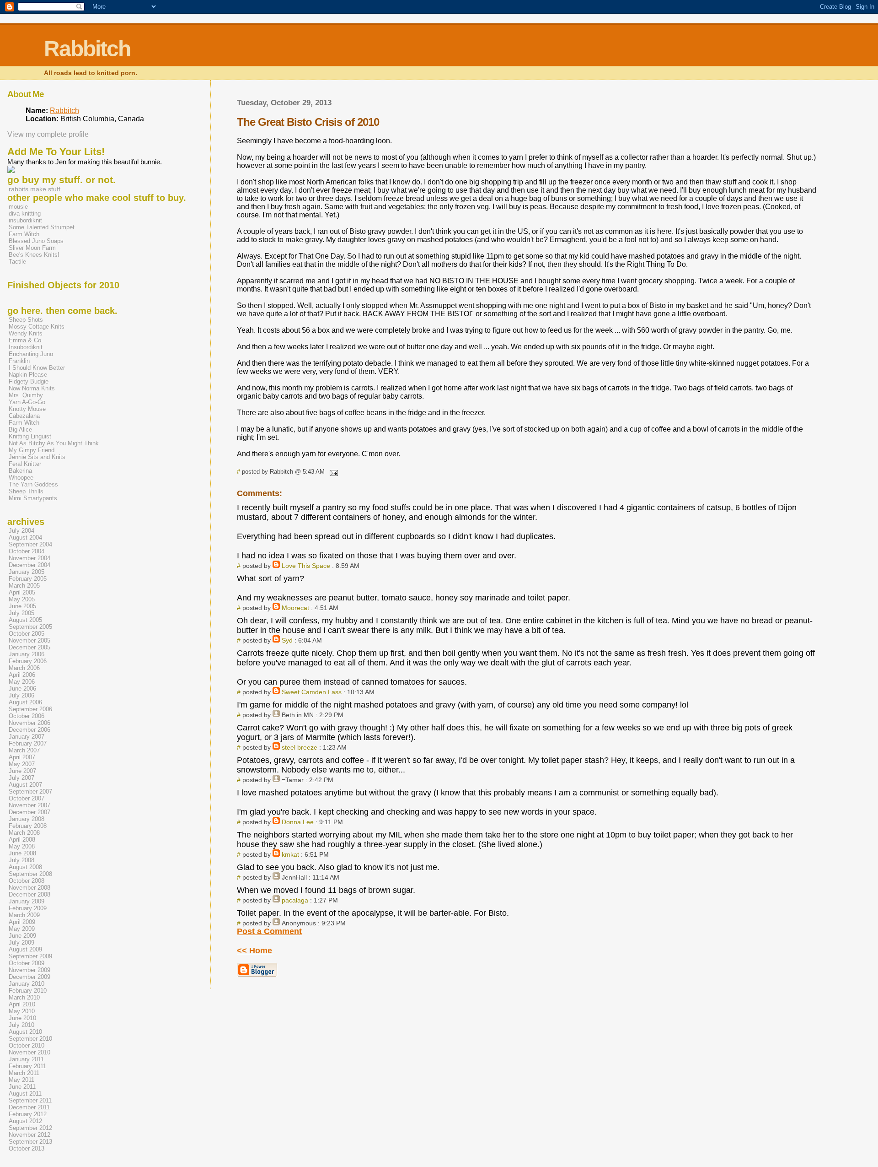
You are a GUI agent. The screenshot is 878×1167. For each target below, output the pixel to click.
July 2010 (21, 1024)
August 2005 (25, 619)
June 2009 (22, 935)
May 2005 (22, 599)
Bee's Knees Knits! (34, 254)
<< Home (254, 950)
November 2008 (29, 887)
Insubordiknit (26, 347)
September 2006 (30, 709)
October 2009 (26, 963)
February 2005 (28, 578)
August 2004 (25, 537)
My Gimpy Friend (31, 450)
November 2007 (29, 805)
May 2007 (22, 764)
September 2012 (30, 1127)
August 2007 (25, 784)
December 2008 (29, 894)
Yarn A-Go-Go (27, 402)
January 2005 (26, 571)
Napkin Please (28, 374)
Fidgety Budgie (28, 381)
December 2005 (29, 647)
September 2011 (30, 1100)
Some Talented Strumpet (42, 227)
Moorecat (295, 607)
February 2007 (28, 743)
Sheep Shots (26, 319)
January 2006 (26, 654)
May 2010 (22, 1011)
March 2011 (24, 1073)
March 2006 (24, 668)
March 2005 (24, 585)
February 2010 (28, 990)
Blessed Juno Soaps (36, 241)
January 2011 (26, 1059)
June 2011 (22, 1086)
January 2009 (26, 901)
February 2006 (28, 661)
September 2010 (30, 1038)
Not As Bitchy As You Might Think (54, 443)
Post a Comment (269, 931)
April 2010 (22, 1004)
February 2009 (28, 908)
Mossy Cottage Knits (36, 326)
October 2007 (26, 798)
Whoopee (21, 477)
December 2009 (29, 976)
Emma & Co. (26, 340)
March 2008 (24, 832)
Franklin (19, 360)
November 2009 (29, 970)
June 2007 (22, 770)
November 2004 (29, 558)
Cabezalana (24, 415)
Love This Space (306, 565)
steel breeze (299, 747)
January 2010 (26, 983)
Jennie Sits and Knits (37, 457)
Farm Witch (24, 234)
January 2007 (26, 736)
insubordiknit (25, 220)
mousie (18, 206)
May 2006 (22, 681)
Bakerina (20, 470)
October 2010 (26, 1045)
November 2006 (29, 722)
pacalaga (295, 900)
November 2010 (29, 1052)
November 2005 (29, 640)
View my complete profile (48, 134)
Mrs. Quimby (26, 395)
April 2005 (22, 592)
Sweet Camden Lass (312, 692)
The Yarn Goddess (33, 484)
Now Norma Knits (32, 388)
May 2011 (21, 1079)
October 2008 (26, 880)
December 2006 (29, 729)
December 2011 (29, 1107)
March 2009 (24, 915)
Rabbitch (87, 49)
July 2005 (21, 613)
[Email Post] (332, 471)
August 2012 (25, 1121)
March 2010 (24, 997)
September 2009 (30, 956)
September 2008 (30, 873)
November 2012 (29, 1134)
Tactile (17, 261)
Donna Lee (298, 822)
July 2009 (21, 942)
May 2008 (22, 846)
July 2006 (21, 695)
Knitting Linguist (30, 436)
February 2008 (28, 825)
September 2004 (30, 544)
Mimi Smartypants (33, 498)
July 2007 (21, 777)
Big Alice (20, 429)
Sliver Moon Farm (32, 247)
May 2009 (22, 928)
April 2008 (22, 839)
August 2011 (25, 1093)
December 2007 (29, 812)
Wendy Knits (26, 333)
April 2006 (22, 674)
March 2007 (24, 750)
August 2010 (25, 1031)
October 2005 (26, 633)
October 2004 (26, 551)
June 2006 (22, 688)
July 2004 (21, 530)
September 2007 (30, 791)
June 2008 (22, 853)
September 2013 (30, 1141)
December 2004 (29, 565)
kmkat (290, 854)
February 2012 (28, 1114)
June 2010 (22, 1018)
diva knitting (25, 213)
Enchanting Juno (31, 354)
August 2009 (25, 949)
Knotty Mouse (27, 408)
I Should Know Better (37, 367)
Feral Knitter (25, 463)
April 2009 (22, 921)
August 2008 (25, 867)
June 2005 (22, 606)
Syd (287, 640)
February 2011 (27, 1066)
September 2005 (30, 626)
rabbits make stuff (34, 189)
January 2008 (26, 819)
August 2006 (25, 702)
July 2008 (21, 860)
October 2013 (26, 1148)
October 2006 (26, 716)
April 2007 (22, 757)
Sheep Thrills (26, 491)
